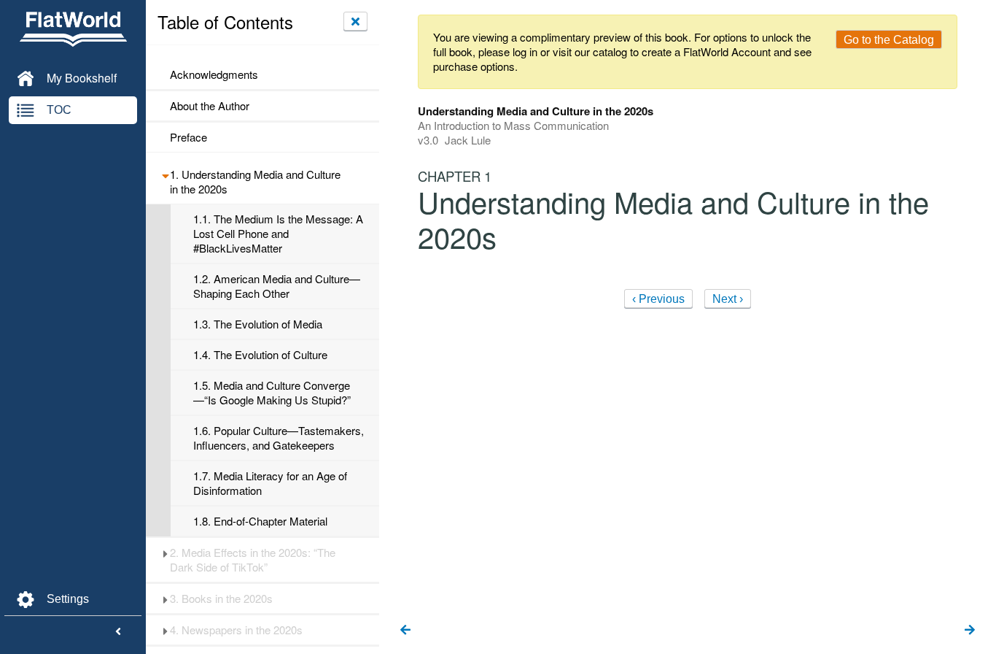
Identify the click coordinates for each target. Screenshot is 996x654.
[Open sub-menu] (165, 174)
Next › (727, 299)
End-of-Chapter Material (260, 521)
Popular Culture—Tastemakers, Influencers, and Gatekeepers (278, 438)
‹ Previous (658, 299)
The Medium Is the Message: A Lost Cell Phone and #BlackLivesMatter (278, 233)
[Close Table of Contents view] (355, 21)
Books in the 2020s (221, 598)
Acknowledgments (214, 74)
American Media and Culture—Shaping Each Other (276, 286)
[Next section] (969, 630)
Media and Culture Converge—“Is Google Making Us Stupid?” (272, 392)
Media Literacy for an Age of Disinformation (270, 483)
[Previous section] (405, 630)
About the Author (209, 106)
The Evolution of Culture (260, 354)
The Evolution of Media (257, 324)
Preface (188, 137)
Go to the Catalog (889, 40)
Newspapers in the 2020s (236, 630)
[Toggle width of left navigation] (118, 632)
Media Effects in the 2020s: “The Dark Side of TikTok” (252, 559)
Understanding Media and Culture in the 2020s (255, 181)
